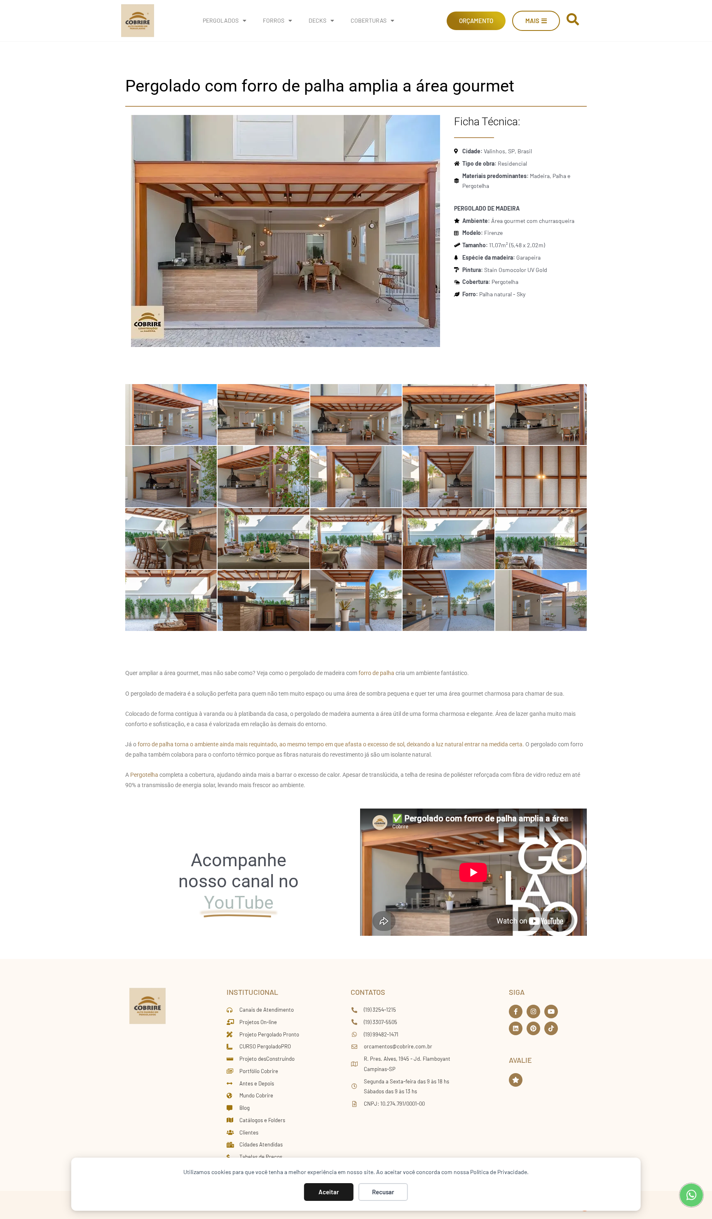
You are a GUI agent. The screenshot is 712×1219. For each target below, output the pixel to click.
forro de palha (376, 673)
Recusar (383, 1192)
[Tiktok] (551, 1028)
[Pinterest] (533, 1028)
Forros (273, 20)
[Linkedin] (515, 1028)
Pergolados (221, 20)
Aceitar (329, 1192)
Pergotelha (144, 774)
